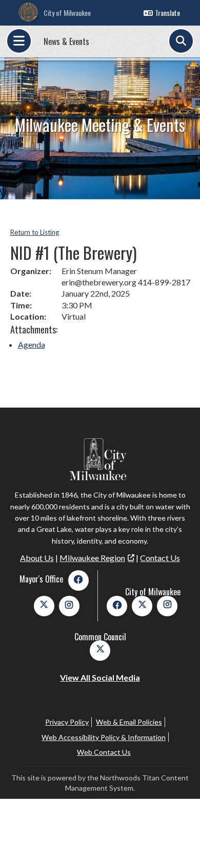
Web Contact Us (104, 752)
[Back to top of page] (178, 827)
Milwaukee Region (92, 558)
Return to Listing (34, 232)
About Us (37, 558)
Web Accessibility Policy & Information (104, 737)
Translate (167, 12)
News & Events (66, 41)
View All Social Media (100, 677)
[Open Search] (181, 41)
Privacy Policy (67, 722)
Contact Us (160, 558)
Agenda (31, 344)
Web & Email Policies (129, 722)
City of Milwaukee (67, 12)
